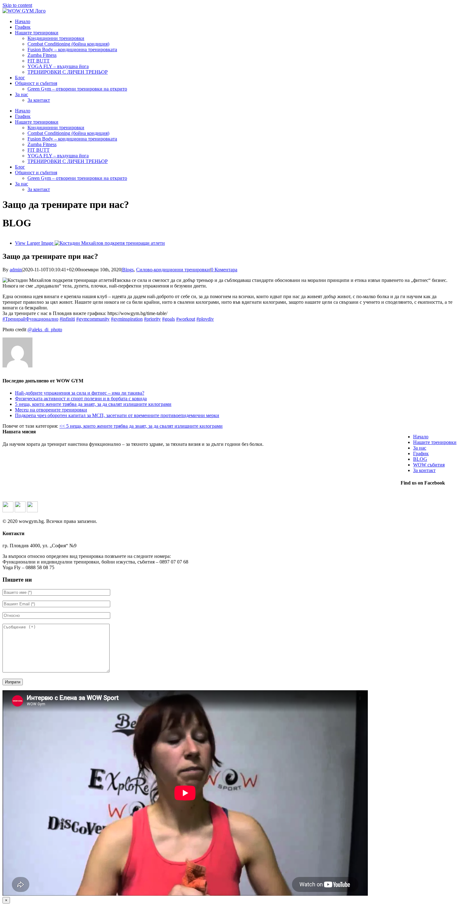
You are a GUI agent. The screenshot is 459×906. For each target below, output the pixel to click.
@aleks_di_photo (44, 329)
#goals (168, 319)
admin (16, 269)
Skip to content (17, 5)
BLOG (420, 459)
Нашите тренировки (435, 442)
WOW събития (429, 464)
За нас (419, 448)
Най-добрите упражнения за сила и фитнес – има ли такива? (79, 393)
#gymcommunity (93, 319)
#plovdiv (205, 319)
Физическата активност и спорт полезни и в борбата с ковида (81, 398)
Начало (420, 436)
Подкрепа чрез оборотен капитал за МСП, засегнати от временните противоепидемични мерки (117, 415)
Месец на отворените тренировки (51, 409)
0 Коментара (224, 269)
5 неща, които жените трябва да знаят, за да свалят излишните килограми (93, 404)
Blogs (128, 269)
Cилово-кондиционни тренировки (173, 269)
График (421, 453)
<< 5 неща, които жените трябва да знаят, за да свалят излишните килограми (141, 426)
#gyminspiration (127, 319)
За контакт (424, 470)
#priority (152, 319)
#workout (185, 319)
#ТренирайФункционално (30, 319)
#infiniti (67, 319)
